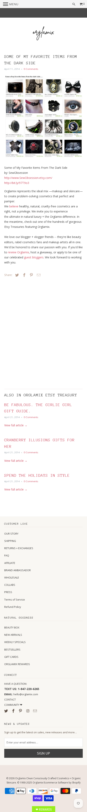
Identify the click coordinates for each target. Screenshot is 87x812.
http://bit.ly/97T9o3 (16, 183)
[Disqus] (32, 332)
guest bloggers (34, 257)
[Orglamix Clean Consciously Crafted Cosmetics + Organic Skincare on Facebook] (14, 710)
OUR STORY (11, 533)
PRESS (8, 592)
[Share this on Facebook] (23, 275)
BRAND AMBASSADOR (17, 570)
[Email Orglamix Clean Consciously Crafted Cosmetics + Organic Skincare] (35, 710)
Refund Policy (12, 607)
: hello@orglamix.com (21, 694)
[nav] (10, 4)
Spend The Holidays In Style (37, 475)
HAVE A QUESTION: (15, 684)
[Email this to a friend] (38, 275)
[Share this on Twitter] (16, 275)
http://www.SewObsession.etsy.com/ (28, 178)
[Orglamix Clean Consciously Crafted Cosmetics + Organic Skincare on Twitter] (6, 710)
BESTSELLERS (12, 649)
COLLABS (9, 585)
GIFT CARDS (11, 657)
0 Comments (31, 68)
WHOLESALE (11, 577)
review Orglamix (18, 252)
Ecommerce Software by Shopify (62, 782)
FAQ (6, 555)
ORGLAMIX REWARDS (17, 664)
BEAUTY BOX (11, 627)
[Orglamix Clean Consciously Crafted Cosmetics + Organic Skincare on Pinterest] (21, 710)
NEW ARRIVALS (13, 635)
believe (13, 206)
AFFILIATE (9, 563)
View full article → (15, 425)
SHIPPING (10, 541)
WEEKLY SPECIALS (15, 642)
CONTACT (10, 699)
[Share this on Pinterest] (31, 275)
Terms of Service (14, 599)
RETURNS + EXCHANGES (18, 548)
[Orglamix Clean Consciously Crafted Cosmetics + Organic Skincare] (43, 34)
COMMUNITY (12, 705)
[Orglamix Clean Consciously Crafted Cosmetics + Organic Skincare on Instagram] (28, 710)
